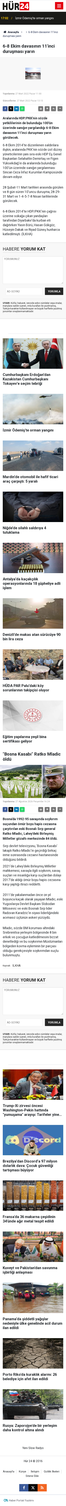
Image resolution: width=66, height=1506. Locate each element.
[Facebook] (5, 108)
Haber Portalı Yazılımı (21, 1500)
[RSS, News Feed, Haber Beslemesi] (42, 1487)
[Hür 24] (16, 5)
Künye (22, 1471)
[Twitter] (10, 108)
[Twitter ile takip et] (33, 1487)
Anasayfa (13, 32)
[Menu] (59, 5)
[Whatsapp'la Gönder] (22, 108)
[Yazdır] (40, 108)
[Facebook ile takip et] (23, 1487)
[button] (47, 108)
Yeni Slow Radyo (33, 1448)
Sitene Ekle (32, 1476)
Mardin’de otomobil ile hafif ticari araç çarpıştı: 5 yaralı (39, 18)
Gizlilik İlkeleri (51, 1471)
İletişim (35, 1471)
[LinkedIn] (16, 108)
